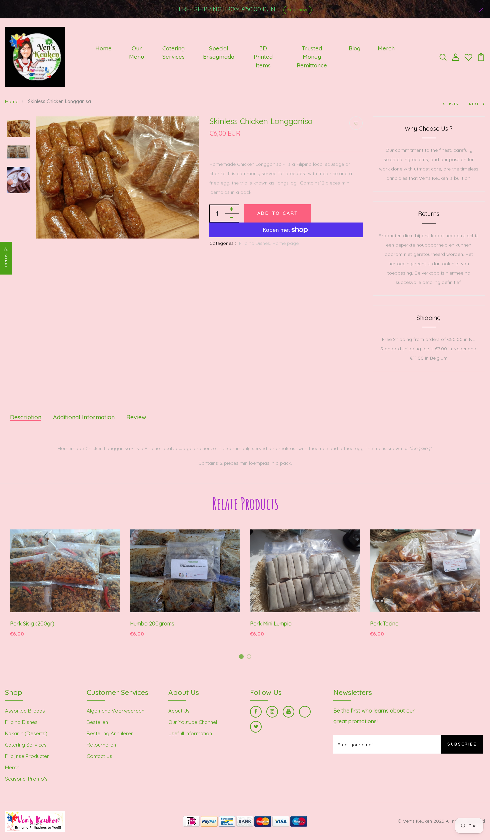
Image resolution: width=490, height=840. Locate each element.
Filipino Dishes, (255, 243)
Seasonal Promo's (26, 779)
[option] (18, 129)
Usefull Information (190, 733)
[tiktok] (305, 712)
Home (103, 48)
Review (136, 417)
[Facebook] (256, 712)
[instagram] (272, 712)
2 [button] (250, 658)
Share (6, 261)
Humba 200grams (152, 623)
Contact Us (99, 756)
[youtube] (288, 712)
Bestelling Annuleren (110, 733)
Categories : (222, 243)
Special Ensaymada (218, 52)
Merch (386, 48)
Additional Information (84, 417)
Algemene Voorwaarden (115, 711)
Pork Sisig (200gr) (32, 623)
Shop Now (297, 10)
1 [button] (242, 658)
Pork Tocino (384, 623)
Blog (354, 48)
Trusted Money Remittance (312, 57)
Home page (285, 243)
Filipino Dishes (21, 722)
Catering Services (173, 52)
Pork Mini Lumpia (271, 623)
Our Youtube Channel (192, 722)
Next (474, 104)
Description (25, 417)
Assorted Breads (25, 711)
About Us (179, 711)
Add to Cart (278, 213)
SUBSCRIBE (462, 744)
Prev (454, 104)
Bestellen (97, 722)
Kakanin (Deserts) (26, 733)
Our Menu (136, 52)
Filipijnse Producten (27, 756)
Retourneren (101, 745)
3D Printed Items (263, 57)
